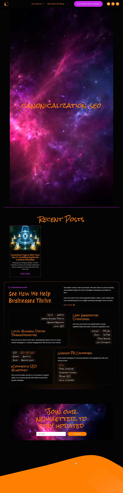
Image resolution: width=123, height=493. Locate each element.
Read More (25, 274)
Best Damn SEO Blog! (55, 4)
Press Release (104, 338)
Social (50, 315)
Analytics (27, 356)
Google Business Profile (53, 318)
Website (60, 315)
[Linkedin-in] (117, 3)
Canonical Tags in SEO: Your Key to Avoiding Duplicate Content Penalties (25, 257)
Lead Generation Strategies (86, 317)
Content (95, 331)
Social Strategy (66, 380)
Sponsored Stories (67, 372)
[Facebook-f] (113, 3)
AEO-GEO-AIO (27, 352)
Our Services (37, 4)
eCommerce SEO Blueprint (24, 368)
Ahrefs (16, 356)
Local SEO (59, 326)
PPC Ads (106, 331)
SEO (15, 352)
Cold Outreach (103, 342)
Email (96, 334)
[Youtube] (108, 3)
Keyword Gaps (27, 360)
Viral (61, 365)
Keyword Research (55, 322)
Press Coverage (66, 368)
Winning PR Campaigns (75, 353)
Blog (15, 360)
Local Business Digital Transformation (28, 333)
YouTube (106, 334)
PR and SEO (64, 376)
